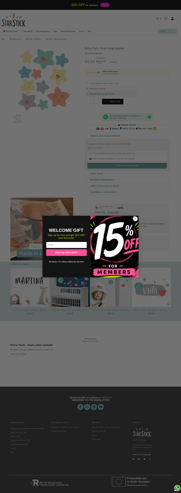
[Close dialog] (135, 219)
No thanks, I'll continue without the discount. (66, 262)
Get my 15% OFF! (66, 252)
